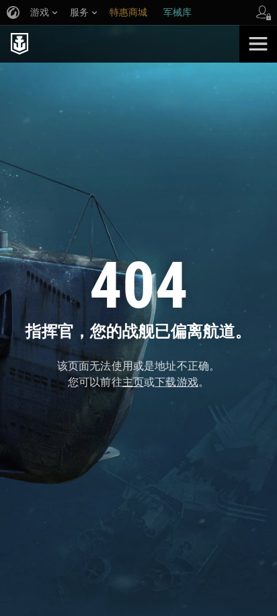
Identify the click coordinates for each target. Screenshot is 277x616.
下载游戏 (176, 382)
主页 (133, 382)
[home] (119, 44)
